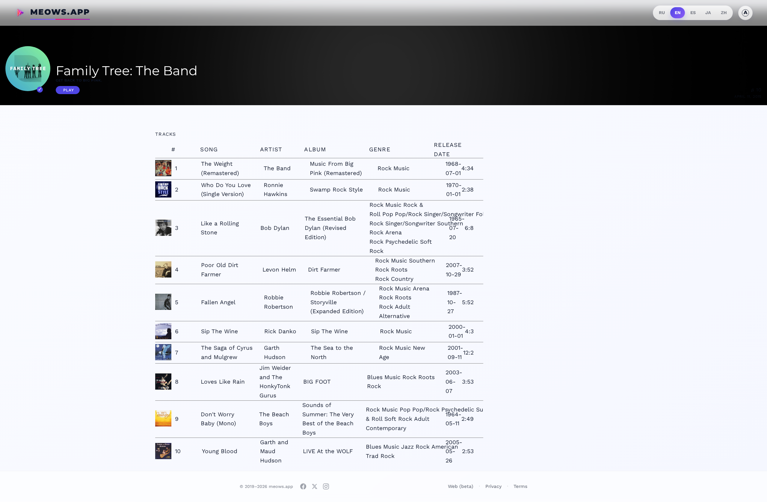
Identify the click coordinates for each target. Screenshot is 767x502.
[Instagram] (326, 486)
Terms (520, 486)
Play (68, 90)
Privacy (493, 486)
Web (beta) (460, 486)
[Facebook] (303, 486)
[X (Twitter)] (315, 486)
